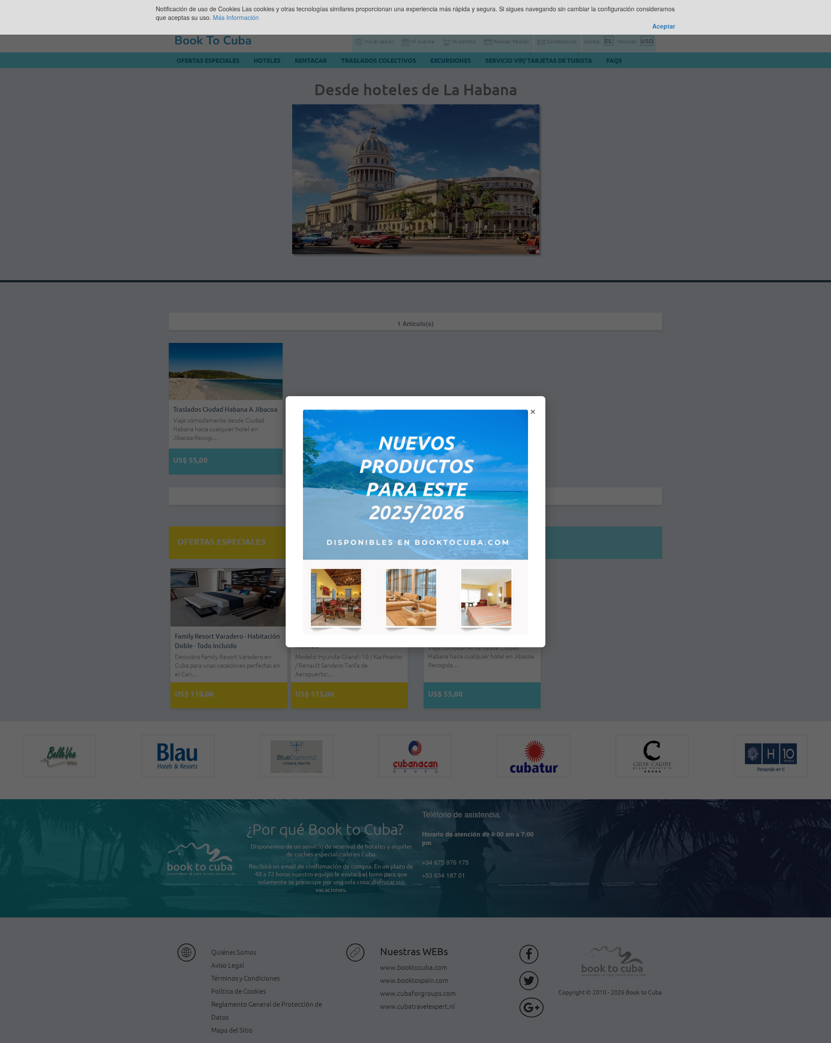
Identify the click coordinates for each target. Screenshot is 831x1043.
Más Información (236, 17)
